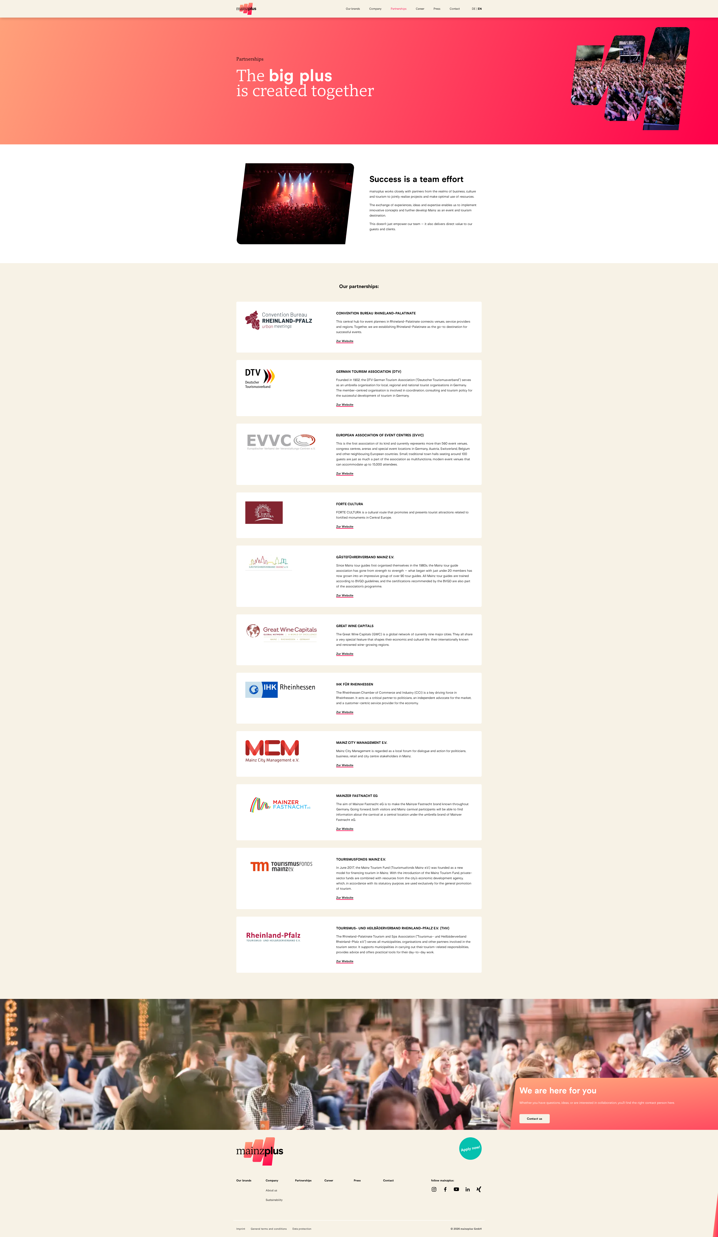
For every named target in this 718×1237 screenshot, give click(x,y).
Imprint (240, 1228)
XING (479, 1189)
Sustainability (274, 1199)
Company (375, 8)
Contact (455, 8)
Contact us (534, 1118)
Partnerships (398, 8)
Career (420, 8)
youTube (456, 1189)
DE (474, 8)
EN (480, 8)
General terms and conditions (269, 1228)
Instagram (434, 1189)
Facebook (445, 1189)
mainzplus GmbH (246, 9)
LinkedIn (467, 1189)
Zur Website (344, 341)
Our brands (353, 8)
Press (437, 8)
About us (271, 1190)
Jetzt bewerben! (470, 1148)
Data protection (301, 1228)
